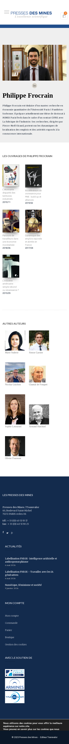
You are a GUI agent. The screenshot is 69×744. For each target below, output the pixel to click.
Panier (8, 630)
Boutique (9, 637)
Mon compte (12, 615)
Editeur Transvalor (48, 737)
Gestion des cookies (16, 644)
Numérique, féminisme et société (23, 585)
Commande (11, 623)
